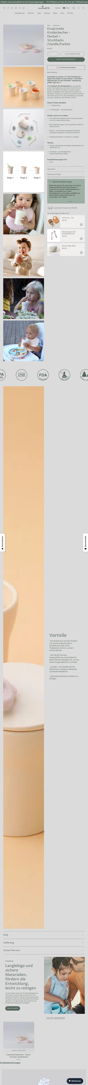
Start (48, 25)
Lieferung (8, 942)
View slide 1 (70, 201)
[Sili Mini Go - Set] (53, 221)
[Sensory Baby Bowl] (53, 249)
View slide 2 (75, 201)
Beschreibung (52, 72)
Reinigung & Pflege (54, 174)
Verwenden (51, 169)
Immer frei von (11, 950)
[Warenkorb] (83, 8)
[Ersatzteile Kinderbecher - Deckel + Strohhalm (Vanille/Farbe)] (18, 1037)
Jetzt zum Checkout (66, 59)
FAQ (5, 935)
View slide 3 (81, 201)
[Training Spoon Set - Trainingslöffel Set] (53, 235)
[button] (19, 13)
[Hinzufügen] (81, 224)
